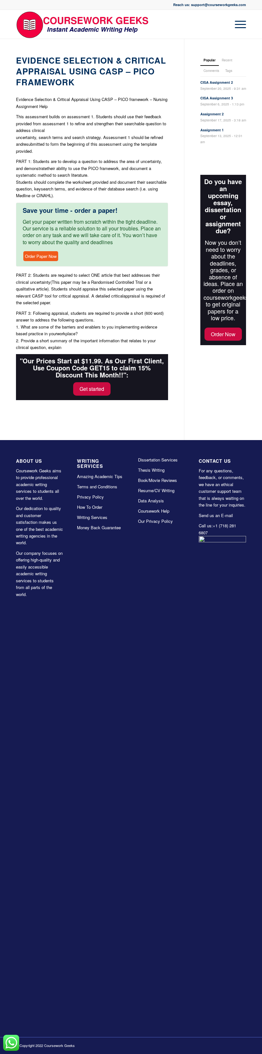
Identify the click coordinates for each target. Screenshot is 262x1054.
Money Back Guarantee (99, 527)
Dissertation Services (158, 460)
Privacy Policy (90, 497)
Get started (92, 388)
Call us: (206, 526)
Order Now (223, 334)
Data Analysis (151, 501)
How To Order (89, 507)
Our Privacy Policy (155, 521)
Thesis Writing (151, 470)
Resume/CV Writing (156, 490)
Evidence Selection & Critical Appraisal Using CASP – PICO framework (91, 71)
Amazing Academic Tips (99, 476)
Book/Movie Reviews (157, 480)
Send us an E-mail (216, 515)
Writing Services (92, 517)
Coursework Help (153, 511)
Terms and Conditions (97, 487)
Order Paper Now (41, 256)
